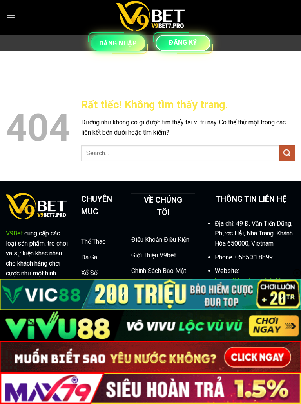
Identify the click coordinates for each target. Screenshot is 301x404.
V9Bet (14, 233)
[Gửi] (287, 153)
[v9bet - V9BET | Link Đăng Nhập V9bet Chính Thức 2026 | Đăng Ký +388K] (150, 17)
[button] (10, 17)
